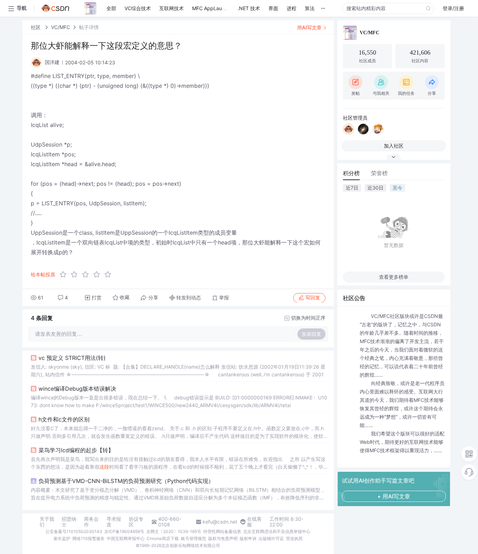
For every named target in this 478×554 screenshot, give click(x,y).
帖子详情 (89, 27)
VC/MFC (60, 27)
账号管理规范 (193, 538)
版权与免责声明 (223, 538)
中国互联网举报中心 (126, 538)
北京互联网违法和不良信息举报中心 (276, 531)
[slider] (87, 274)
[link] (36, 27)
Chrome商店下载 (163, 538)
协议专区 (136, 521)
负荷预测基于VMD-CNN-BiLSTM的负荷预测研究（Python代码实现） (126, 480)
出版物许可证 (271, 538)
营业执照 (294, 538)
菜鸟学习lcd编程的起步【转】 (76, 450)
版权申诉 (248, 538)
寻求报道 (113, 521)
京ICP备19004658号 (124, 531)
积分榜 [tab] (351, 173)
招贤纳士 (69, 521)
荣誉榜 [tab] (379, 173)
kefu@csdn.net (220, 522)
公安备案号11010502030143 (73, 531)
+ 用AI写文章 (393, 496)
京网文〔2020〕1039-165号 (173, 531)
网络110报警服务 (88, 538)
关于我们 (47, 521)
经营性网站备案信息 (222, 531)
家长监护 (62, 538)
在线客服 (254, 521)
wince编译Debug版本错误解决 (77, 388)
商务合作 (91, 521)
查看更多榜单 (393, 277)
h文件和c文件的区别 (64, 419)
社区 (36, 27)
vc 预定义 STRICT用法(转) (72, 357)
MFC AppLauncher (213, 8)
